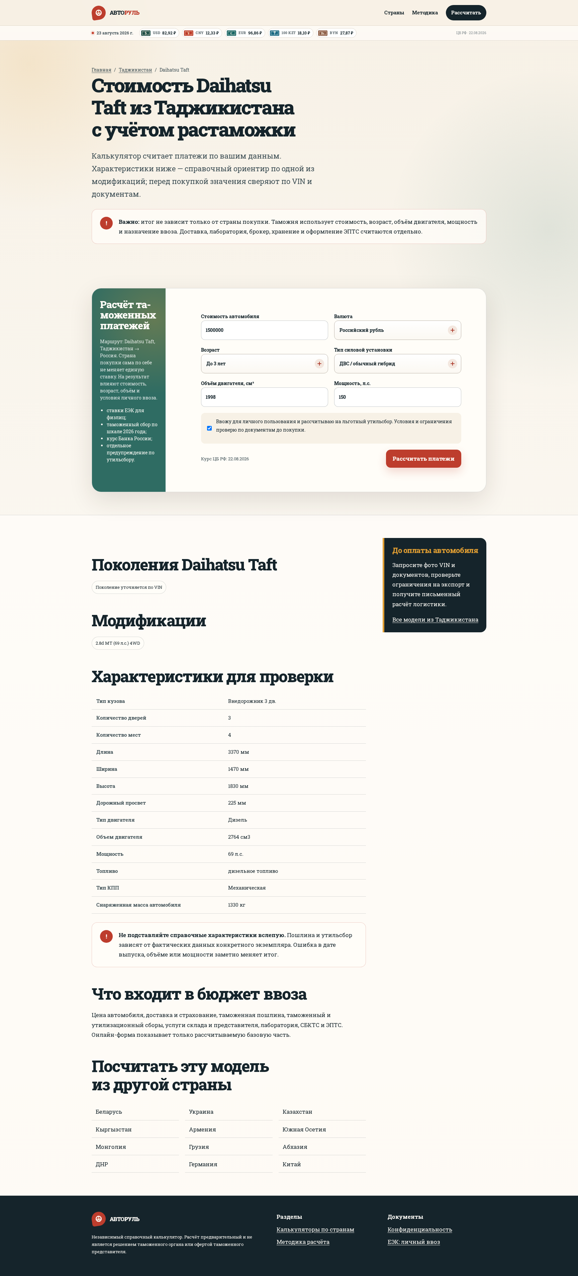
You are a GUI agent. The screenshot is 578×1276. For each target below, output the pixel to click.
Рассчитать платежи (424, 458)
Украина (201, 1111)
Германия (203, 1164)
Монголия (111, 1147)
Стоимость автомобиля (230, 316)
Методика (425, 12)
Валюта (359, 323)
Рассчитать (466, 12)
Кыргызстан (114, 1129)
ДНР (102, 1164)
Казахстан (297, 1111)
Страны (394, 12)
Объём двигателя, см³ (227, 383)
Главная (101, 70)
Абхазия (295, 1147)
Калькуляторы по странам (315, 1229)
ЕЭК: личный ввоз (414, 1242)
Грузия (199, 1147)
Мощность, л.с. (352, 383)
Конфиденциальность (420, 1229)
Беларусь (109, 1111)
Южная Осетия (304, 1129)
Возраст (213, 357)
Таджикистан (135, 70)
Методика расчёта (303, 1242)
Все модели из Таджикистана (435, 619)
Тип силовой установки (364, 357)
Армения (202, 1129)
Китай (292, 1164)
